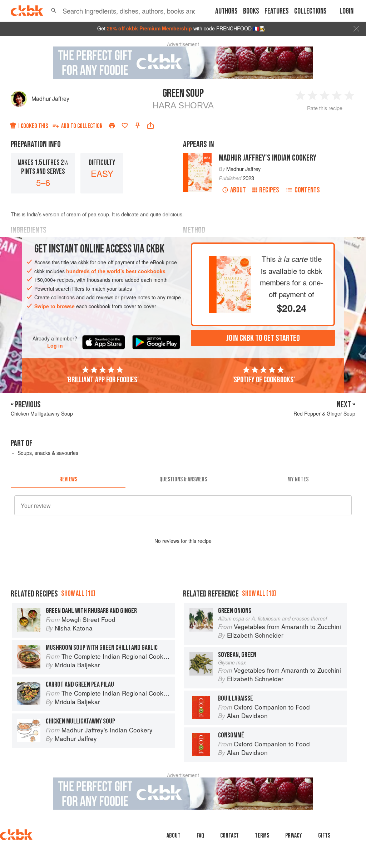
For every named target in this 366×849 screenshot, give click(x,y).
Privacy (293, 835)
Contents (307, 190)
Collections (310, 11)
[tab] (68, 479)
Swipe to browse (54, 306)
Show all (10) (78, 593)
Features (276, 11)
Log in (55, 345)
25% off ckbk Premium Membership (149, 28)
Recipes (269, 190)
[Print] (111, 125)
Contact (229, 835)
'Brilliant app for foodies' (102, 380)
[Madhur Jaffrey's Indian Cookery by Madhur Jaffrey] (229, 261)
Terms (262, 835)
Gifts (324, 835)
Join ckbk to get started (263, 338)
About (238, 190)
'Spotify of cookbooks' (263, 380)
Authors (226, 11)
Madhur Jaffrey (50, 98)
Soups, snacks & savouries (48, 452)
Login (346, 11)
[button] (53, 10)
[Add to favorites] (124, 125)
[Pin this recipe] (137, 125)
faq (200, 835)
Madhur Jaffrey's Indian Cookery (267, 158)
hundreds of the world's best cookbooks (115, 271)
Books (251, 11)
